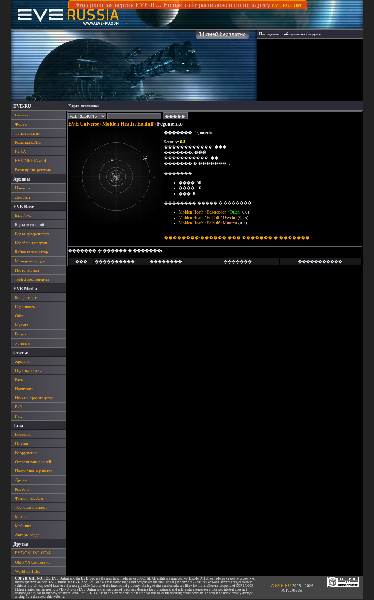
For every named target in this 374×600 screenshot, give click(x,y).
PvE (18, 416)
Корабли (22, 489)
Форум (21, 124)
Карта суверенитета (32, 233)
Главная (21, 115)
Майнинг (23, 525)
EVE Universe (83, 124)
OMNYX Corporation (33, 562)
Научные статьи (29, 370)
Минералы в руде (30, 261)
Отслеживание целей (33, 461)
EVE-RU (283, 585)
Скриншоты (25, 306)
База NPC (23, 215)
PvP (18, 407)
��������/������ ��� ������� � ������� (237, 237)
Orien (235, 212)
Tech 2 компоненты (32, 279)
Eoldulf (145, 124)
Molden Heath (118, 124)
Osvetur (230, 217)
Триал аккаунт (27, 133)
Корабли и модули (31, 243)
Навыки (21, 443)
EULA (20, 151)
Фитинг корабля (29, 498)
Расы (19, 379)
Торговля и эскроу (31, 507)
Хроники (23, 361)
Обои (19, 316)
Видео (20, 334)
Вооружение (26, 452)
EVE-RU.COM (286, 5)
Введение (23, 434)
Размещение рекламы (33, 170)
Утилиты (22, 343)
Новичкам (24, 388)
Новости (22, 188)
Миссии (22, 516)
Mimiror (230, 223)
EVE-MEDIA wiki (30, 160)
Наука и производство (34, 398)
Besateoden (216, 212)
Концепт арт (26, 297)
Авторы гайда (27, 534)
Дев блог (23, 197)
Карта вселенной (29, 224)
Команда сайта (28, 142)
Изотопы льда (27, 270)
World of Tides (27, 571)
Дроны (21, 480)
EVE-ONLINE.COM (32, 553)
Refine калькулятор (31, 252)
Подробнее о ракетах (34, 471)
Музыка (21, 325)
